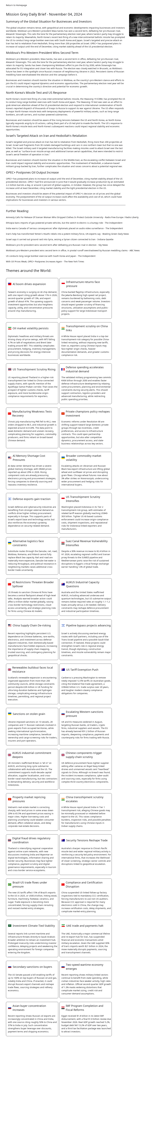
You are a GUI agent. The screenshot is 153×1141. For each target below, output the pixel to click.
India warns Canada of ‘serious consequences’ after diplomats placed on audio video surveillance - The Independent (64, 228)
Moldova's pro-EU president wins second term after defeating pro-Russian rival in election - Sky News (57, 244)
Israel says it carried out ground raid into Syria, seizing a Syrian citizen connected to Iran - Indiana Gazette (59, 239)
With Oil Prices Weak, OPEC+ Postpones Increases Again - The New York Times (45, 261)
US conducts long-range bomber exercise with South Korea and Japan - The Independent (50, 256)
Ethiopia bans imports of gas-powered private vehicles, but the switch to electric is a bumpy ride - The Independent (64, 222)
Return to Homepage (16, 5)
